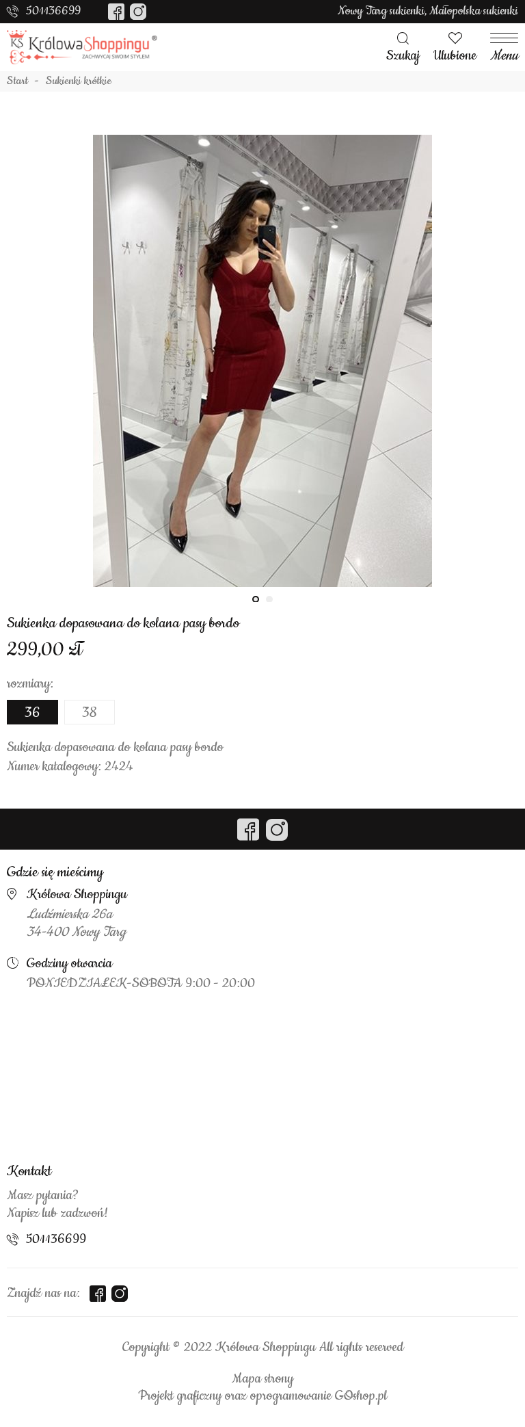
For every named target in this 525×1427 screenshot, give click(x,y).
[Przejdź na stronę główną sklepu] (82, 47)
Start (17, 81)
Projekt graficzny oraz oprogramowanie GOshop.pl (262, 1396)
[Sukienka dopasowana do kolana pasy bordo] (262, 360)
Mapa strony (262, 1379)
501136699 (53, 11)
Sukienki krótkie (78, 81)
